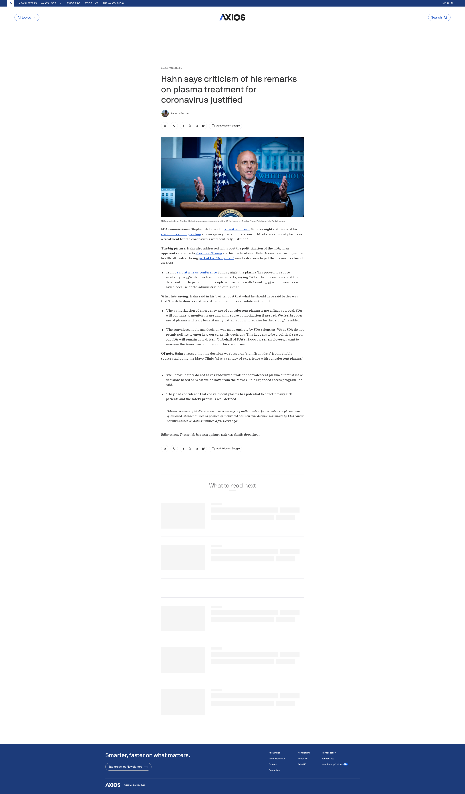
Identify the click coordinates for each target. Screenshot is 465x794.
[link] (165, 126)
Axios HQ (302, 764)
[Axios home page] (10, 3)
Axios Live (91, 3)
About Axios (274, 753)
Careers (273, 764)
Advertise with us (277, 758)
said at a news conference (197, 272)
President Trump (209, 253)
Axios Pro (73, 3)
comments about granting (181, 234)
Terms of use (328, 758)
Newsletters (28, 3)
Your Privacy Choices (332, 764)
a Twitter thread (237, 229)
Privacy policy (329, 753)
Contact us (274, 770)
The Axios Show (113, 3)
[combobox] (52, 3)
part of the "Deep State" (216, 258)
